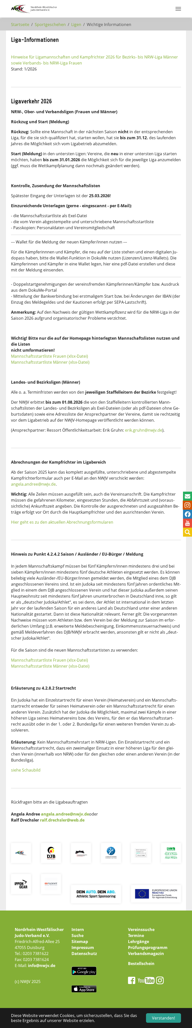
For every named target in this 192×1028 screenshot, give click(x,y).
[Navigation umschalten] (178, 8)
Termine (136, 935)
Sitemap (80, 941)
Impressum (83, 947)
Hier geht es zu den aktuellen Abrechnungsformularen (62, 522)
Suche (78, 935)
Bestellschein (141, 963)
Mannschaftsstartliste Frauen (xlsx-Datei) (49, 356)
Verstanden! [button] (163, 1018)
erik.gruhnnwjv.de (143, 430)
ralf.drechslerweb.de (62, 820)
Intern (78, 929)
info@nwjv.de (41, 965)
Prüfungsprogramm (148, 947)
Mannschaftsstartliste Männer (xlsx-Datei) (50, 362)
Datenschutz (84, 953)
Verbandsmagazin (146, 953)
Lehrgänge (138, 941)
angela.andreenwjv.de (33, 484)
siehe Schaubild (25, 770)
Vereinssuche (141, 929)
